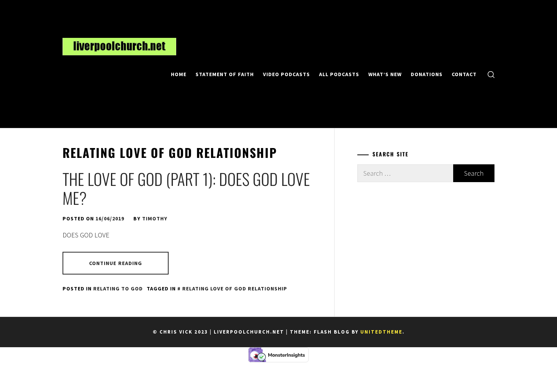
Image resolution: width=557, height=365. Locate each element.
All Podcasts (339, 74)
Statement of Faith (225, 74)
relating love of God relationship (234, 288)
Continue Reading (115, 263)
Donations (427, 74)
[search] (491, 74)
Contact (464, 74)
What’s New (385, 74)
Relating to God (118, 288)
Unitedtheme (381, 332)
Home (178, 74)
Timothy (154, 218)
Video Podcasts (286, 74)
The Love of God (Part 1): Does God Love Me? (186, 188)
